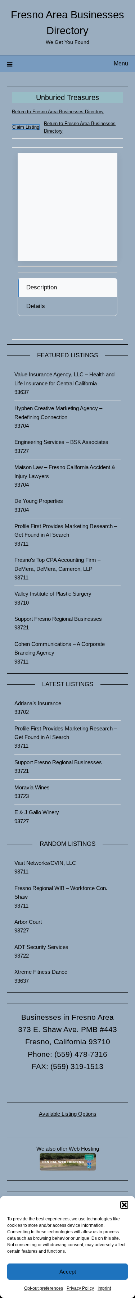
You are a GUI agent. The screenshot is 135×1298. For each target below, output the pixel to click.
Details (35, 306)
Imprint (104, 1288)
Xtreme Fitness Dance (40, 972)
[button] (124, 1204)
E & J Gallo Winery (36, 812)
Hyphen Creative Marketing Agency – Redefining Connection (58, 412)
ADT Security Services (41, 947)
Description (41, 287)
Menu (121, 63)
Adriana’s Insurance (37, 703)
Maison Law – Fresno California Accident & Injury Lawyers (64, 471)
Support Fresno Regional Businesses (58, 619)
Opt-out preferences (43, 1288)
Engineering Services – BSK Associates (61, 442)
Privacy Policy (80, 1288)
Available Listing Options (67, 1114)
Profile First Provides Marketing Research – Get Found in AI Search (65, 530)
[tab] (67, 287)
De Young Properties (38, 501)
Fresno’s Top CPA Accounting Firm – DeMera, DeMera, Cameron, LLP (57, 564)
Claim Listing (25, 127)
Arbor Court (28, 922)
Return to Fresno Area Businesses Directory (58, 111)
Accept (67, 1272)
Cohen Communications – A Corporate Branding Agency (59, 648)
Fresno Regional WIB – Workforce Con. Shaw (60, 892)
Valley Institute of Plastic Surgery (52, 594)
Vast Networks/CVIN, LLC (45, 863)
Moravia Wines (32, 787)
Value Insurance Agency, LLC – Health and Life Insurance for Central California (64, 378)
